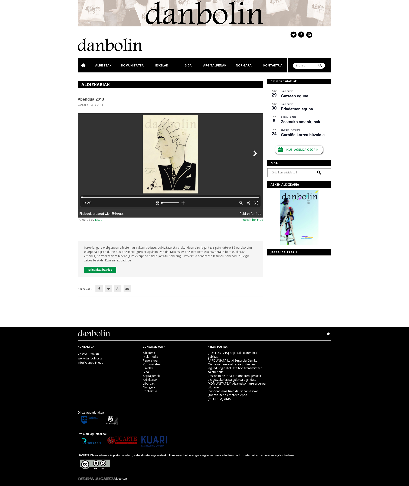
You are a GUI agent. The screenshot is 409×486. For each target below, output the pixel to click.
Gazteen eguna (294, 96)
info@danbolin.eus (90, 363)
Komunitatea (132, 65)
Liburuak (148, 383)
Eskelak (161, 65)
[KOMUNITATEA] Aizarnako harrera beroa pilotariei (237, 385)
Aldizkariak (150, 380)
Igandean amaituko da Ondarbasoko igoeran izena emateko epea (233, 393)
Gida (188, 65)
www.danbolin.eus (90, 358)
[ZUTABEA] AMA (219, 399)
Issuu (98, 220)
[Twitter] (108, 288)
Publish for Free (252, 220)
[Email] (127, 288)
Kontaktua (272, 65)
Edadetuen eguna (297, 109)
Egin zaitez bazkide (100, 269)
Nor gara (244, 65)
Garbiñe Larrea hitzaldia (303, 134)
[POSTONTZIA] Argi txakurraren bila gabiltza (232, 355)
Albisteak (103, 65)
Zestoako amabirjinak (300, 121)
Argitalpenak (214, 65)
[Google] (117, 288)
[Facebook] (99, 288)
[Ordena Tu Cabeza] (97, 478)
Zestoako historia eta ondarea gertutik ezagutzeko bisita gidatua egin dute (234, 378)
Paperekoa (150, 360)
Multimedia (150, 357)
